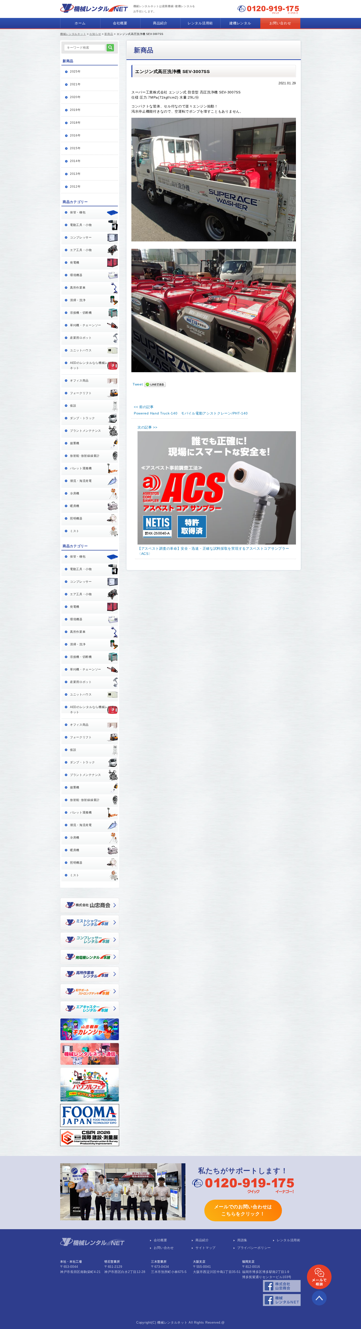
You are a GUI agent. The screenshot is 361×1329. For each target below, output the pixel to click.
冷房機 (74, 493)
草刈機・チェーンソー (85, 325)
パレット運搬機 (81, 468)
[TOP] (319, 1304)
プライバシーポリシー (254, 1248)
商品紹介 (160, 23)
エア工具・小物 (81, 250)
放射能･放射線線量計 (85, 456)
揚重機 (74, 443)
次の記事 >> (147, 427)
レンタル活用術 (200, 23)
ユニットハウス (81, 350)
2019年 (75, 110)
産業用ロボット (81, 338)
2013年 (75, 174)
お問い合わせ (280, 23)
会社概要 (120, 23)
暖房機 (74, 506)
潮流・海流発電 (81, 481)
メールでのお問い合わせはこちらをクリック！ (243, 1210)
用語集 (242, 1240)
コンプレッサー (81, 237)
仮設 (73, 405)
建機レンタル (240, 23)
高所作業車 (78, 287)
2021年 (75, 84)
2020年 (75, 97)
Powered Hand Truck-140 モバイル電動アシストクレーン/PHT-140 (191, 413)
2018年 (75, 122)
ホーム (80, 23)
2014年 (75, 161)
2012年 (75, 186)
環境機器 (76, 275)
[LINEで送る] (155, 384)
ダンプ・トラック (82, 418)
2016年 (75, 135)
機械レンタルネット (73, 33)
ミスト (74, 531)
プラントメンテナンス (85, 430)
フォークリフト (81, 393)
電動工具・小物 (81, 225)
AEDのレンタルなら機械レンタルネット (93, 365)
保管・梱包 (78, 212)
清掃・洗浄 (78, 300)
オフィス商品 (79, 380)
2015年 (75, 148)
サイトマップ (205, 1248)
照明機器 (76, 518)
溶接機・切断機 (81, 312)
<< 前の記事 (144, 407)
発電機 (74, 262)
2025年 (75, 71)
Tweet (138, 384)
